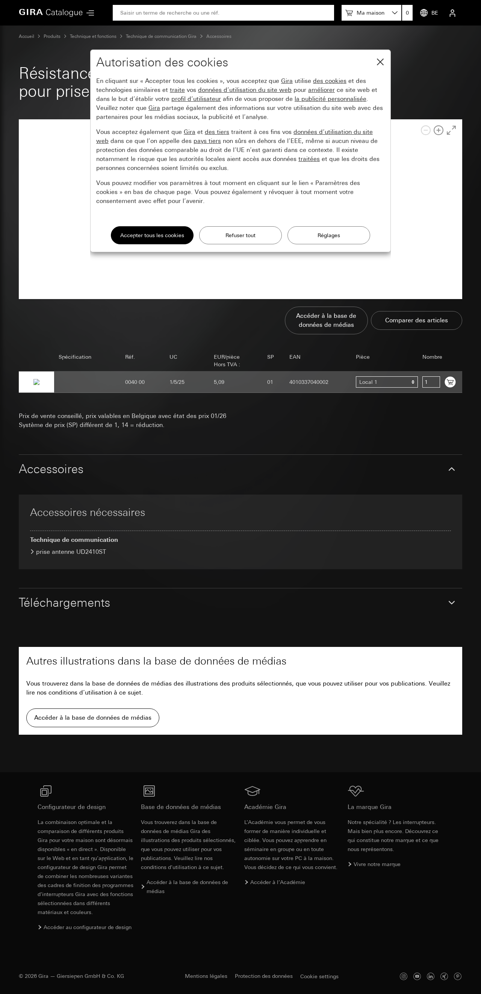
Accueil (26, 36)
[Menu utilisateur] (452, 13)
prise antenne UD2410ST (71, 551)
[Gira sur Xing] (444, 976)
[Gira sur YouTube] (417, 976)
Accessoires (218, 36)
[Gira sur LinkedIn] (430, 976)
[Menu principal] (88, 13)
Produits (52, 36)
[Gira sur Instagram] (403, 976)
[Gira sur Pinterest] (457, 976)
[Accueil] (51, 12)
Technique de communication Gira (161, 36)
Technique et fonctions (93, 36)
